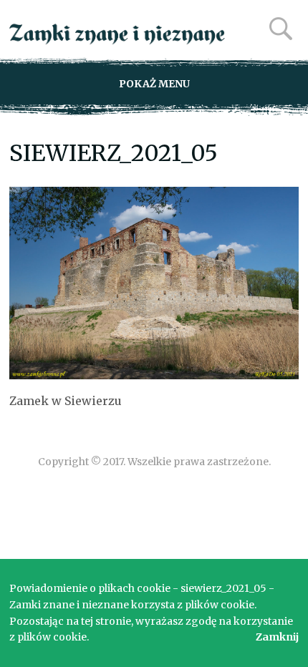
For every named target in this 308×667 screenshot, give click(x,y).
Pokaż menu (154, 83)
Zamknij (277, 637)
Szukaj (281, 29)
